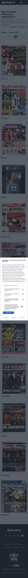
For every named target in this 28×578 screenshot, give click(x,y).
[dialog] (14, 289)
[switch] (22, 289)
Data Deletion (6, 317)
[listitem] (14, 286)
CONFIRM (8, 312)
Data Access (14, 317)
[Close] (25, 260)
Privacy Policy (22, 317)
